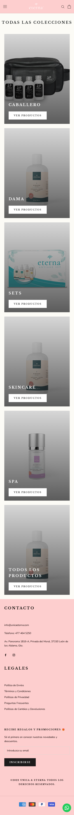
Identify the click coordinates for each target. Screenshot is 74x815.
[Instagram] (14, 655)
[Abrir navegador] (5, 6)
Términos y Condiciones (17, 691)
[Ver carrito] (69, 6)
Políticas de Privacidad (16, 697)
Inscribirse (20, 762)
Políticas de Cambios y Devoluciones (24, 709)
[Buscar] (62, 6)
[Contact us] (67, 807)
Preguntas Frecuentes (16, 703)
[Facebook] (5, 655)
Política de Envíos (14, 685)
